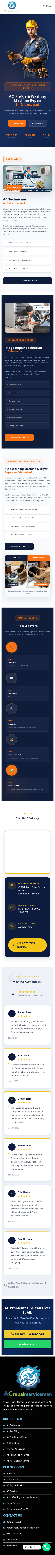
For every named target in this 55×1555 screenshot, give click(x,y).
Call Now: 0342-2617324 (26, 945)
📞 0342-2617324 (17, 123)
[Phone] (46, 1547)
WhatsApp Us (29, 1344)
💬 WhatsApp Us (37, 123)
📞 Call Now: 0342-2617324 (27, 280)
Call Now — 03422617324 (29, 1333)
